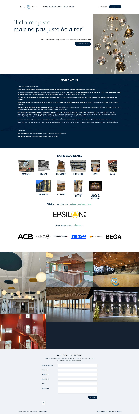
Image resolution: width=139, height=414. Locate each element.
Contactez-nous (115, 7)
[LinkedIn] (44, 403)
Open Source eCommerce (115, 411)
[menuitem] (45, 6)
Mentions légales (43, 411)
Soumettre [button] (92, 397)
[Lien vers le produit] (95, 186)
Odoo (104, 411)
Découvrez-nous (82, 44)
